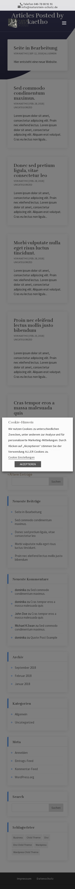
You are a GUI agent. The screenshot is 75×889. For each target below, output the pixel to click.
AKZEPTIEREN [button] (28, 464)
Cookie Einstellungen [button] (21, 457)
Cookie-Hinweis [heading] (21, 422)
